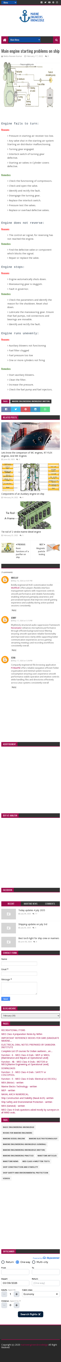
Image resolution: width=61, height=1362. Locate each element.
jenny (13, 617)
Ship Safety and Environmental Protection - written (26, 1102)
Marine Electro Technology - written (19, 1086)
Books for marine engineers (17, 1133)
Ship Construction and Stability (20, 1167)
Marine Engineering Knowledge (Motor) (31, 401)
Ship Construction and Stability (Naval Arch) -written (27, 1098)
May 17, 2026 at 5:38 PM (22, 661)
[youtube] (49, 2)
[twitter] (45, 2)
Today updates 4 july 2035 (31, 910)
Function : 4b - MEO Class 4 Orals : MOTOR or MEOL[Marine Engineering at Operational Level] (24, 1063)
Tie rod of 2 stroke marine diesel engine (21, 531)
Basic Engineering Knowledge (18, 1127)
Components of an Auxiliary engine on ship (22, 494)
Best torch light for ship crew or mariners (38, 938)
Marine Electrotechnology (43, 1139)
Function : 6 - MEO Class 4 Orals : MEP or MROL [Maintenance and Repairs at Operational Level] (25, 1056)
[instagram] (57, 2)
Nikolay (14, 577)
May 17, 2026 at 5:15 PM (22, 621)
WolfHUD (15, 588)
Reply (14, 610)
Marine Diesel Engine (14, 1139)
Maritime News (10, 1161)
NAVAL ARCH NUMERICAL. (15, 1094)
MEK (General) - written (13, 1106)
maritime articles (47, 1156)
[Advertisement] (31, 28)
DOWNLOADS (8, 1068)
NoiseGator (16, 628)
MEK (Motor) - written (12, 1082)
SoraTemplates (27, 1358)
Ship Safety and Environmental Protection (25, 1173)
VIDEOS (6, 1178)
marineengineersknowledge (34, 1344)
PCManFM (15, 668)
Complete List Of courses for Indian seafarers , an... (27, 1051)
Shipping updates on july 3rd (32, 924)
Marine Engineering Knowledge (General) (24, 1144)
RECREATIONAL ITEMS (13, 1030)
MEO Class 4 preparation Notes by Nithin (21, 1034)
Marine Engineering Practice (18, 1156)
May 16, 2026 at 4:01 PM (22, 581)
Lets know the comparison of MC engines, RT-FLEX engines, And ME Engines (26, 454)
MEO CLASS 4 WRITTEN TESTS (36, 1161)
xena (13, 657)
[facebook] (41, 2)
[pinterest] (53, 2)
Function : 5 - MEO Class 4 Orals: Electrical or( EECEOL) (28, 1079)
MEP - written (8, 1090)
